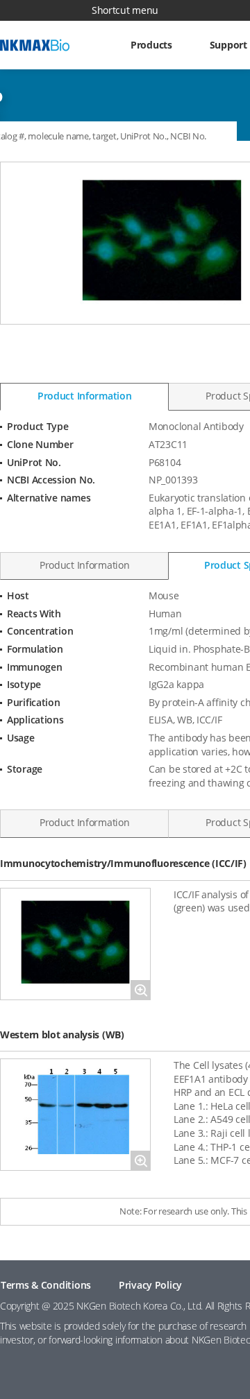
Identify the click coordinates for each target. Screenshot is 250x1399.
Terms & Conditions (46, 1284)
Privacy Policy (150, 1284)
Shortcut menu (125, 10)
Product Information (85, 395)
